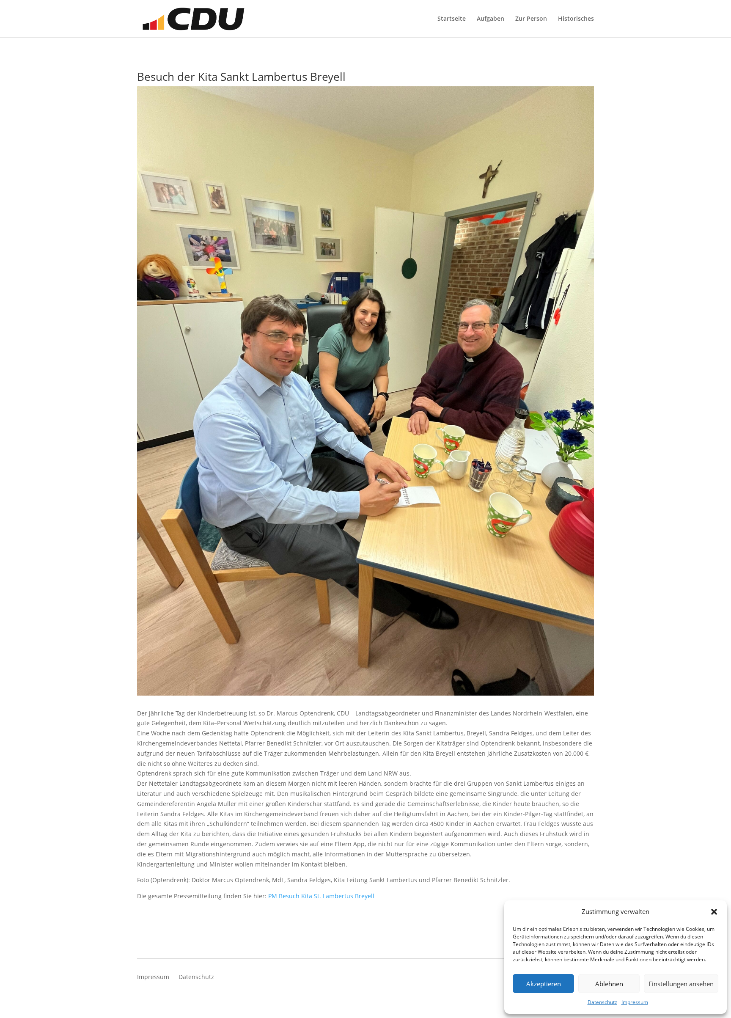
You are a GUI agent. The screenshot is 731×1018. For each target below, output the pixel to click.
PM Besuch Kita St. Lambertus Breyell (321, 896)
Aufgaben (490, 19)
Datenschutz (602, 1002)
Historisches (576, 19)
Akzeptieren (543, 983)
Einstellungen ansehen (681, 983)
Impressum (634, 1002)
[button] (714, 912)
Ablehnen (609, 983)
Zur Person (531, 19)
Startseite (451, 19)
